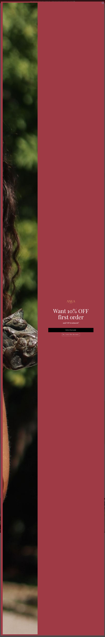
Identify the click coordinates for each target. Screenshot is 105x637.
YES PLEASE (70, 330)
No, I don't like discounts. (71, 334)
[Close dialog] (103, 3)
